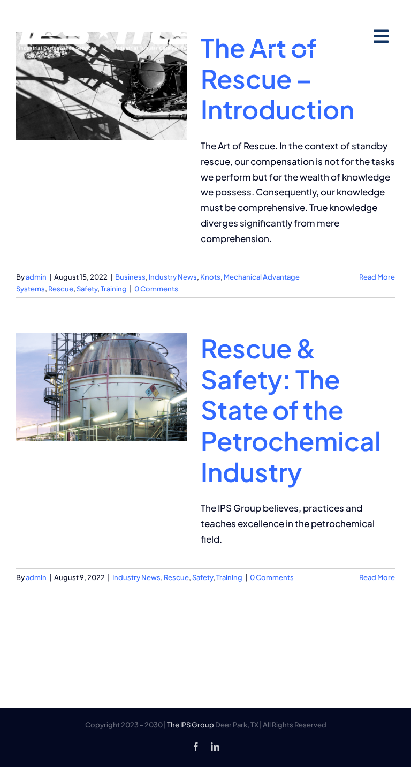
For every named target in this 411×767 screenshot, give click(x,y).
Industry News (173, 277)
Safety (87, 288)
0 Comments (156, 288)
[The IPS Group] (111, 24)
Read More (377, 277)
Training (114, 288)
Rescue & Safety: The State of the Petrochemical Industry (291, 409)
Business (130, 277)
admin (36, 277)
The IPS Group (190, 724)
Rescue (60, 288)
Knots (210, 277)
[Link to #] (381, 36)
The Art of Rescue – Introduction (277, 78)
